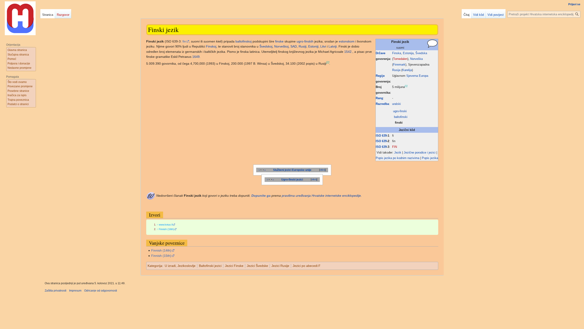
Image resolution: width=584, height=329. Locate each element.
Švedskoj (265, 46)
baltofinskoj (243, 41)
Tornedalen (400, 59)
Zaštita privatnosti (55, 290)
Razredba (382, 104)
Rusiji (302, 46)
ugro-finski (400, 111)
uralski (396, 104)
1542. (348, 51)
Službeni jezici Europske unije (292, 170)
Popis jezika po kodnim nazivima (397, 158)
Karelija (407, 70)
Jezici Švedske (257, 266)
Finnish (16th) (166, 229)
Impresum (75, 290)
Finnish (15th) (161, 255)
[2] (327, 62)
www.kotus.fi (166, 224)
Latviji (332, 46)
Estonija (408, 53)
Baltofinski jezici (210, 266)
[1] (406, 86)
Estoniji (313, 46)
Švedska (421, 53)
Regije (380, 75)
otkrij (322, 169)
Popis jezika (430, 158)
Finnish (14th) (161, 250)
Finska (396, 53)
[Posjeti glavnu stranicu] (20, 18)
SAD (293, 46)
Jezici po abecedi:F (307, 266)
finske (279, 41)
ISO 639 (381, 135)
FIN (394, 147)
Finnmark (399, 64)
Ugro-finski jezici (292, 179)
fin (184, 41)
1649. (196, 56)
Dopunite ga (261, 195)
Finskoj (211, 46)
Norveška (416, 59)
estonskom (347, 41)
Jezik (397, 152)
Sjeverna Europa (417, 75)
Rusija (396, 70)
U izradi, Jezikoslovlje (180, 266)
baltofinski (400, 117)
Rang (379, 98)
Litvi (323, 46)
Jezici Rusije (280, 266)
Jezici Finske (234, 266)
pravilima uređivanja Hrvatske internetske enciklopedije (321, 195)
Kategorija (155, 266)
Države (380, 53)
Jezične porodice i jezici (419, 152)
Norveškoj (281, 46)
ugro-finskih (305, 41)
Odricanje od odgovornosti (100, 290)
